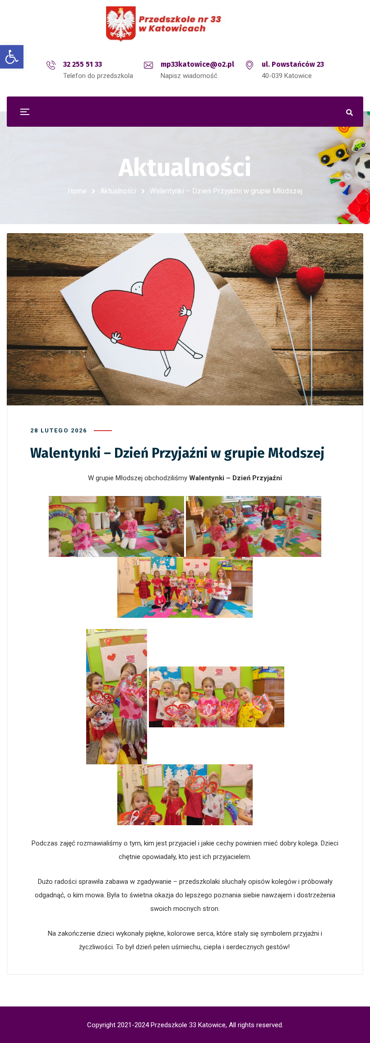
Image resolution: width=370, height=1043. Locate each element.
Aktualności (118, 191)
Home (77, 191)
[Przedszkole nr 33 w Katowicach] (185, 24)
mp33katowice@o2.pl (197, 64)
